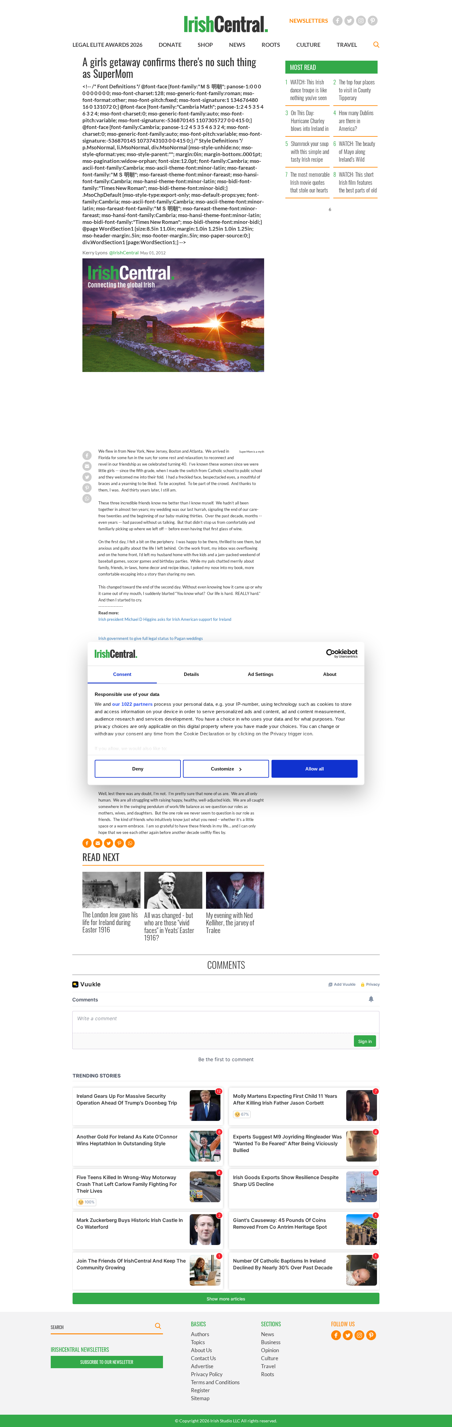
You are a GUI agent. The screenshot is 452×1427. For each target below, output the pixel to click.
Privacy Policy (207, 1374)
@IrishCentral (124, 252)
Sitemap (200, 1398)
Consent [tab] (122, 674)
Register (200, 1390)
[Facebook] (338, 21)
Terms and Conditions (215, 1382)
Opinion (270, 1350)
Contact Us (203, 1358)
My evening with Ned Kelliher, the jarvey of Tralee (230, 922)
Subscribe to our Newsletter (106, 1362)
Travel (268, 1366)
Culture (269, 1358)
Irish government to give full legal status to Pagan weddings (150, 638)
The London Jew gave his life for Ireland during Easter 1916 (110, 922)
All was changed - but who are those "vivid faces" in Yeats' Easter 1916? (169, 926)
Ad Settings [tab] (260, 674)
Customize (222, 768)
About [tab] (330, 674)
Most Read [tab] (303, 67)
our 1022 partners (132, 703)
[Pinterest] (373, 21)
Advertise (202, 1366)
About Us (201, 1350)
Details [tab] (191, 674)
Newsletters (308, 20)
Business (270, 1342)
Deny (137, 768)
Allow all (314, 768)
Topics (198, 1342)
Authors (200, 1334)
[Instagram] (361, 21)
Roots (267, 1374)
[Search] (376, 45)
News (267, 1334)
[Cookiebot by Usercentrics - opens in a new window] (331, 653)
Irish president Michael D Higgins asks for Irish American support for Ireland (164, 619)
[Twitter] (349, 21)
